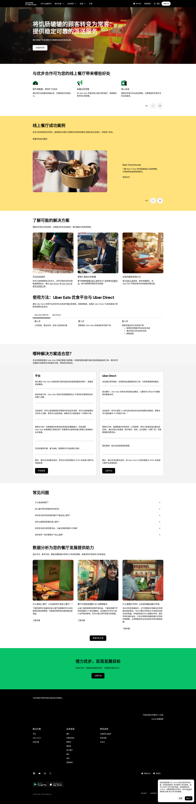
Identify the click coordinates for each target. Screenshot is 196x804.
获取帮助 (147, 4)
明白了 (188, 798)
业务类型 (70, 4)
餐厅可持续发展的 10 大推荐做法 (92, 604)
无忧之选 (129, 281)
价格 (90, 4)
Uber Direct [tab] (56, 315)
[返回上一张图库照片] (153, 201)
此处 (188, 789)
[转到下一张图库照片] (160, 201)
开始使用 (41, 471)
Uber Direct (54, 284)
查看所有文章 (98, 638)
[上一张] (153, 106)
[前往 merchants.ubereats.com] (31, 3)
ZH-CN (138, 4)
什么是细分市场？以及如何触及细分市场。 (141, 604)
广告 (105, 281)
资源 (81, 4)
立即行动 (166, 4)
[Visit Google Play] (40, 784)
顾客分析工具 (92, 281)
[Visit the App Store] (56, 784)
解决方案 (58, 4)
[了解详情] (53, 580)
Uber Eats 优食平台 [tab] (41, 315)
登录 (158, 4)
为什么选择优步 (46, 4)
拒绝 (180, 798)
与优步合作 (40, 48)
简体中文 (147, 773)
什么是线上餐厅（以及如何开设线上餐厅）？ (53, 604)
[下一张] (160, 106)
